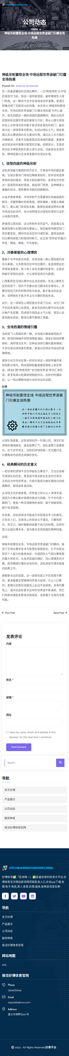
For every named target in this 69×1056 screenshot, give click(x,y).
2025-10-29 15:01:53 (27, 86)
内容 (9, 644)
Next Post (59, 613)
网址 (9, 715)
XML (4, 965)
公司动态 (10, 809)
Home (34, 29)
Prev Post (10, 613)
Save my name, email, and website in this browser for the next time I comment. (33, 735)
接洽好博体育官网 (15, 827)
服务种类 (10, 818)
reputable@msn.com (19, 1002)
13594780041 (15, 990)
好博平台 (50, 1047)
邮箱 (9, 697)
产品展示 (10, 799)
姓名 (9, 680)
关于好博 (10, 790)
